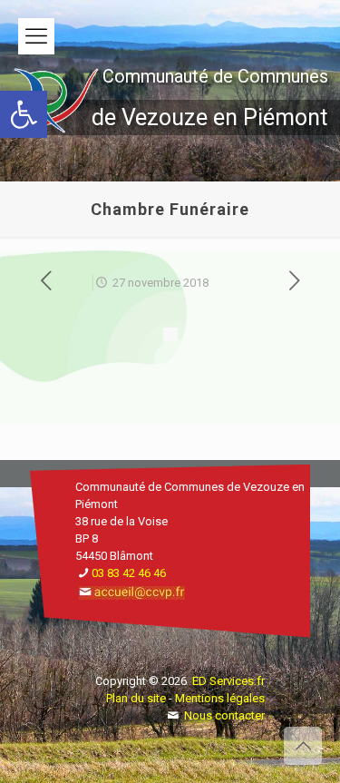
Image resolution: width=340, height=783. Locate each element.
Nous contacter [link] (224, 715)
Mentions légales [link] (220, 698)
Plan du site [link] (136, 698)
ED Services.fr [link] (228, 681)
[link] (23, 114)
